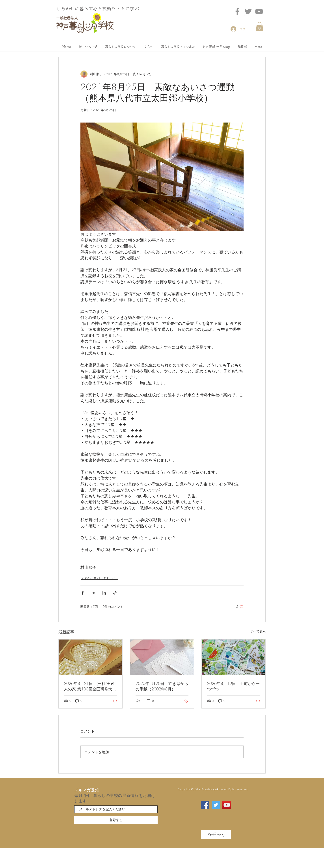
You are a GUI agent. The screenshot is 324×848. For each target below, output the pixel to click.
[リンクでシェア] (115, 593)
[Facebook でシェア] (82, 593)
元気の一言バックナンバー (99, 578)
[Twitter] (248, 11)
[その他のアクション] (241, 74)
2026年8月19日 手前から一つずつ (233, 686)
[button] (259, 26)
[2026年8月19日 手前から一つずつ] (233, 657)
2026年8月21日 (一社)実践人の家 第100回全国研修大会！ (89, 686)
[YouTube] (226, 805)
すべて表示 (258, 631)
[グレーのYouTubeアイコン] (259, 11)
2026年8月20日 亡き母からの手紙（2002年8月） (162, 686)
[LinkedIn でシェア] (104, 593)
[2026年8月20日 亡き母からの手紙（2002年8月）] (162, 657)
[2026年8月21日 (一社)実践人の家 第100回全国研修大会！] (90, 657)
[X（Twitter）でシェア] (93, 593)
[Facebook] (237, 11)
